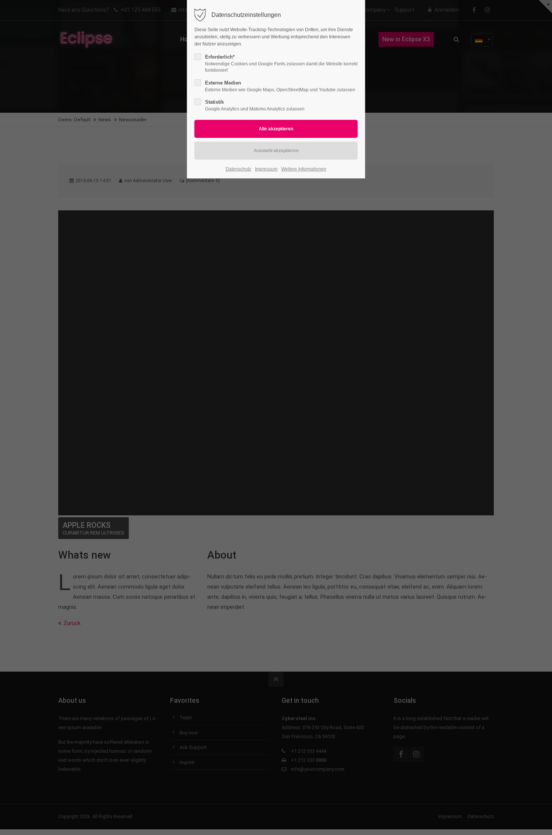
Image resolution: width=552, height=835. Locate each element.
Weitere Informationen (303, 169)
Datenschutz (238, 169)
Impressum (266, 169)
